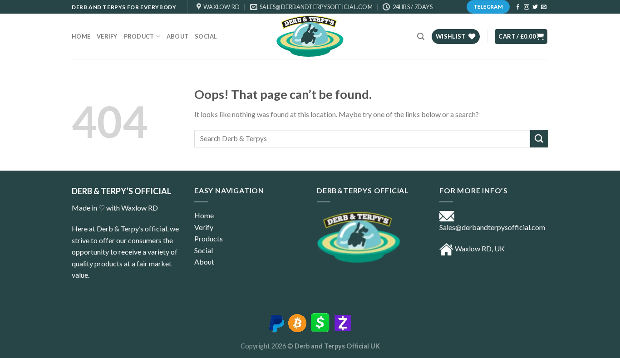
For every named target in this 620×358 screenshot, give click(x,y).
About (204, 261)
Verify (107, 36)
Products (208, 238)
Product (139, 36)
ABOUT (177, 36)
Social (206, 36)
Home (81, 36)
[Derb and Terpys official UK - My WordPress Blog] (310, 36)
